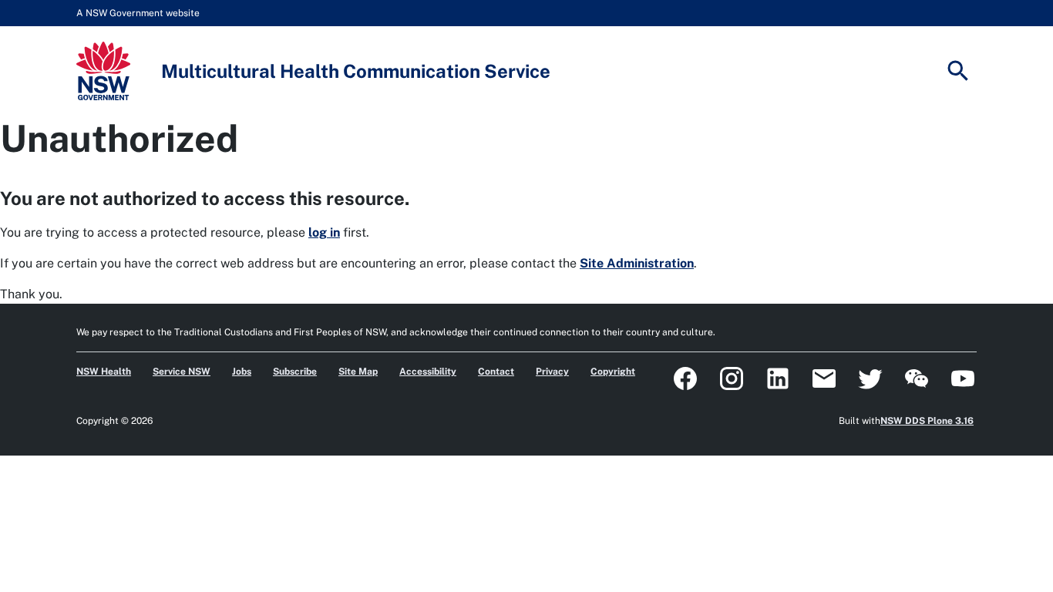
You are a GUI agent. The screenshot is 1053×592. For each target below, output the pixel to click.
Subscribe (295, 371)
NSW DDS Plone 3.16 (927, 420)
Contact (496, 371)
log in (324, 232)
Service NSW (181, 371)
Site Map (358, 371)
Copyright (612, 371)
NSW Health (103, 371)
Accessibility (427, 371)
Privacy (552, 371)
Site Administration (637, 263)
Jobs (241, 371)
